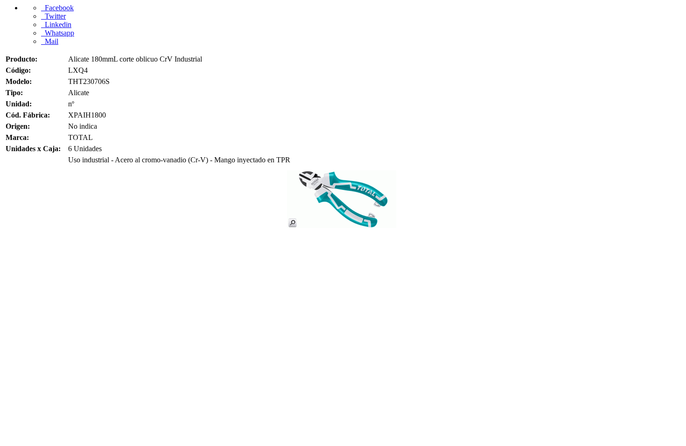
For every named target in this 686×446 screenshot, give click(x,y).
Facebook (57, 8)
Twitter (53, 16)
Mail (49, 41)
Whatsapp (57, 33)
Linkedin (56, 24)
